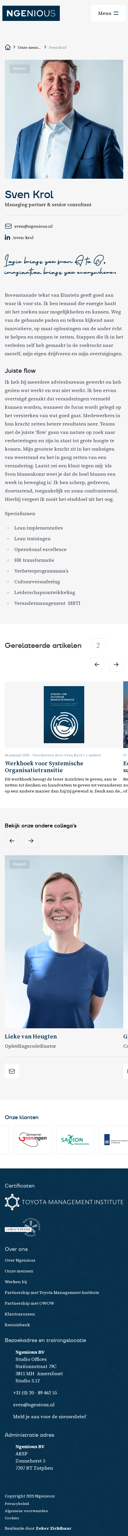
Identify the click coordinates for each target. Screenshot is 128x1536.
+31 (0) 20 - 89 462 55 (35, 1392)
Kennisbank (17, 1325)
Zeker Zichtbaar (53, 1528)
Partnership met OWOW (29, 1303)
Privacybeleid (17, 1503)
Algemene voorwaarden (26, 1511)
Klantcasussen (20, 1314)
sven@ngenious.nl (33, 1404)
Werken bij (16, 1282)
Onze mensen (30, 47)
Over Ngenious (20, 1260)
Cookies (12, 1518)
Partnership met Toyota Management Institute (52, 1292)
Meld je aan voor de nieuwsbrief (49, 1416)
